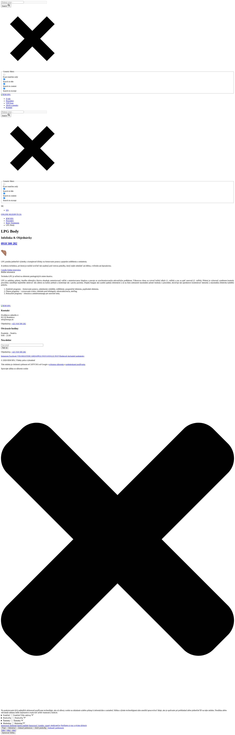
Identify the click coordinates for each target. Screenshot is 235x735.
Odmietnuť (12, 728)
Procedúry (10, 101)
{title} (3, 730)
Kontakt (9, 107)
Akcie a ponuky (12, 105)
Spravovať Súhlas (8, 733)
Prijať (4, 728)
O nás (8, 99)
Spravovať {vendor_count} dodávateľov (44, 725)
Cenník (4, 270)
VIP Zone (9, 103)
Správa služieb (22, 725)
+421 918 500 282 (19, 324)
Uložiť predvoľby (40, 728)
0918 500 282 (9, 243)
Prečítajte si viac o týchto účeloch (74, 725)
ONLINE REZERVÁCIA (11, 214)
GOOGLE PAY (52, 356)
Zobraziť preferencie (25, 728)
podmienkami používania (75, 364)
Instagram (5, 356)
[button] (117, 539)
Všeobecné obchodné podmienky (71, 356)
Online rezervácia (14, 270)
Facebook (13, 356)
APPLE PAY (40, 356)
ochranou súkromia (56, 364)
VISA (19, 356)
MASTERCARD (28, 356)
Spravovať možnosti (9, 725)
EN (7, 210)
